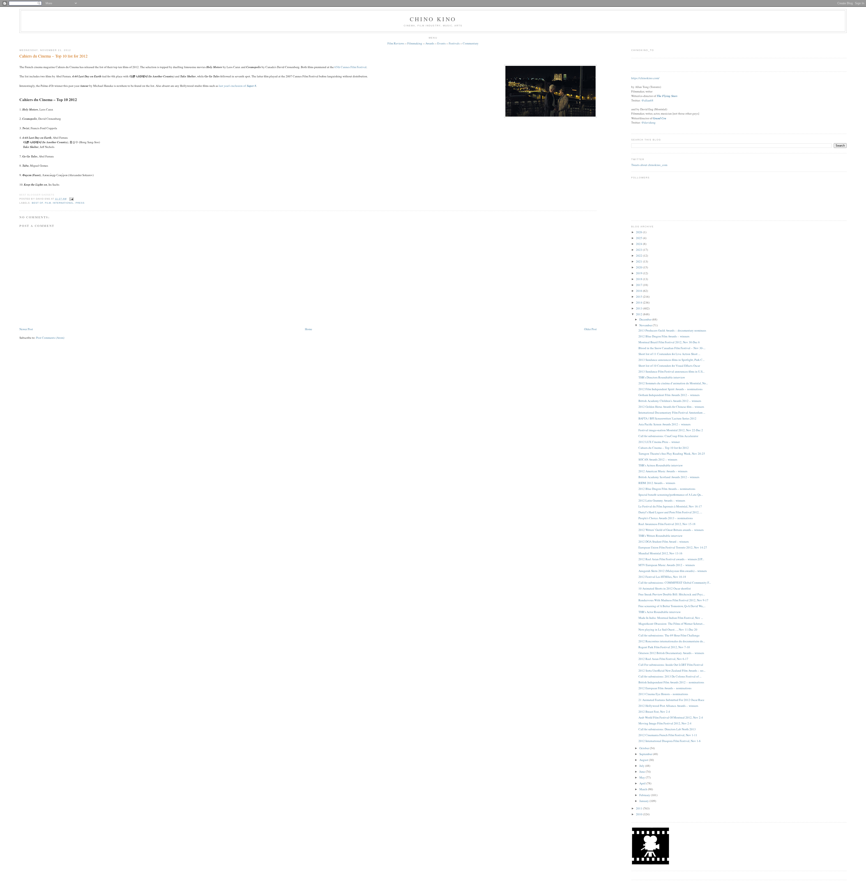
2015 (639, 297)
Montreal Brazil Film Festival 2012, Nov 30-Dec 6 (669, 342)
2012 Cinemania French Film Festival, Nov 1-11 (667, 735)
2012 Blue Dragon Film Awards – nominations (666, 489)
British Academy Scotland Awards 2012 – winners (668, 477)
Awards (429, 43)
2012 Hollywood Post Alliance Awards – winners (668, 706)
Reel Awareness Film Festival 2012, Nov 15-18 (667, 524)
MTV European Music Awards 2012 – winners (666, 565)
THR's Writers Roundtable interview (660, 536)
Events (441, 43)
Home (308, 329)
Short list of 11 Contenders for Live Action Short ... (669, 354)
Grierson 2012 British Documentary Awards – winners (671, 653)
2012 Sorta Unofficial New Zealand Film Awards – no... (671, 670)
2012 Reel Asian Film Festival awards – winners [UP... (671, 559)
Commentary (471, 43)
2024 (639, 244)
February (645, 795)
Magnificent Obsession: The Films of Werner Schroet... (671, 624)
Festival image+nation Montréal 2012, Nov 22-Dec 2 (670, 430)
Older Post (590, 329)
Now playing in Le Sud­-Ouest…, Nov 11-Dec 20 (667, 629)
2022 (639, 255)
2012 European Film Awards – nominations (664, 688)
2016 (639, 291)
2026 (639, 232)
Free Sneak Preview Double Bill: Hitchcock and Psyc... (671, 594)
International (63, 203)
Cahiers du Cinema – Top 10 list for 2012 (53, 56)
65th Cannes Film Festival (350, 67)
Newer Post (26, 329)
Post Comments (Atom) (50, 338)
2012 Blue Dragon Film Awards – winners (663, 336)
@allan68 (647, 100)
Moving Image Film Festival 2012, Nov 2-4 (664, 723)
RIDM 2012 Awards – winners (656, 483)
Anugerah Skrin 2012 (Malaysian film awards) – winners (672, 571)
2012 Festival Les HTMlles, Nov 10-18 (662, 577)
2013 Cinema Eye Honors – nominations (663, 694)
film (48, 203)
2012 (639, 314)
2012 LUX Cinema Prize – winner (659, 442)
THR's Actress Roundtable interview (660, 465)
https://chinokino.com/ (645, 78)
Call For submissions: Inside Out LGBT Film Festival (670, 665)
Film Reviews (395, 43)
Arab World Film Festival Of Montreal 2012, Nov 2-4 (670, 717)
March (643, 789)
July (642, 766)
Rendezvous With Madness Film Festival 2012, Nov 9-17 (673, 600)
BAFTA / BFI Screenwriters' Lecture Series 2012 (667, 418)
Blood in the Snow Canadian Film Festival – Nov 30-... (671, 348)
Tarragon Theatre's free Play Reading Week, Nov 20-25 (671, 454)
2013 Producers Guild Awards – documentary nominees (672, 330)
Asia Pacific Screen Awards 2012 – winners (664, 424)
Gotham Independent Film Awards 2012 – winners (669, 395)
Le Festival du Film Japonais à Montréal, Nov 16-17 (670, 506)
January (644, 801)
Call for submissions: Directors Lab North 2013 (667, 729)
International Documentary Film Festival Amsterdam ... (671, 412)
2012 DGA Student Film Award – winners (663, 541)
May (642, 777)
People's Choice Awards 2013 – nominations (665, 518)
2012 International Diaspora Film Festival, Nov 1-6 (669, 741)
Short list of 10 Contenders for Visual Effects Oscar (669, 366)
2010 (639, 814)
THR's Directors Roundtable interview (661, 377)
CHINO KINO (433, 19)
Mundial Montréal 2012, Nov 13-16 (660, 553)
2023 (639, 250)
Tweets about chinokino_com (649, 165)
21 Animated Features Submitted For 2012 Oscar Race (671, 700)
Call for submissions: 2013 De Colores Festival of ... (669, 676)
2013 (639, 308)
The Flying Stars (667, 96)
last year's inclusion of (237, 86)
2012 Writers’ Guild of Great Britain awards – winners (671, 530)
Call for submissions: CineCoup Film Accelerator (668, 436)
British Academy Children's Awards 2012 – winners (669, 401)
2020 (639, 267)
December (645, 319)
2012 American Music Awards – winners (662, 471)
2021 (639, 261)
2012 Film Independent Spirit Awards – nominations (670, 389)
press (80, 203)
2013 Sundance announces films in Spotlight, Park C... (671, 360)
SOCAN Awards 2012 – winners (657, 459)
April (642, 783)
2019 (639, 273)
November (646, 325)
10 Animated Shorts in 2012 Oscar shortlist (664, 588)
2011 (639, 808)
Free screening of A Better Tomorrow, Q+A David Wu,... (671, 606)
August (644, 760)
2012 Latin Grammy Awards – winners (661, 500)
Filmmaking (414, 43)
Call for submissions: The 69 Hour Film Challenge (669, 635)
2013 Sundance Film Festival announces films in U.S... (671, 371)
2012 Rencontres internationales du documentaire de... (671, 641)
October (644, 748)
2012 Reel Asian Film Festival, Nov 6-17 (663, 659)
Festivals (454, 43)
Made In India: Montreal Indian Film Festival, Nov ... (670, 618)
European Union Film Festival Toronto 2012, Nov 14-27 (672, 547)
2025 (639, 238)
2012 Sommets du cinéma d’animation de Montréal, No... (673, 383)
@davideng (648, 122)
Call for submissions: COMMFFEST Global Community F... (674, 583)
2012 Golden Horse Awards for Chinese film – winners (671, 407)
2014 (639, 302)
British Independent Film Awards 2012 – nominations (671, 682)
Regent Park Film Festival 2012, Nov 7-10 (664, 647)
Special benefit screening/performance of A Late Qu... (670, 495)
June (642, 772)
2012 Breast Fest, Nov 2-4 (654, 712)
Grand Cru (659, 118)
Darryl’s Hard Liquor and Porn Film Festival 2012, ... (670, 512)
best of (37, 203)
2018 (639, 279)
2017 (639, 285)
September (646, 754)
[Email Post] (70, 199)
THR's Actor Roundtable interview (659, 612)
